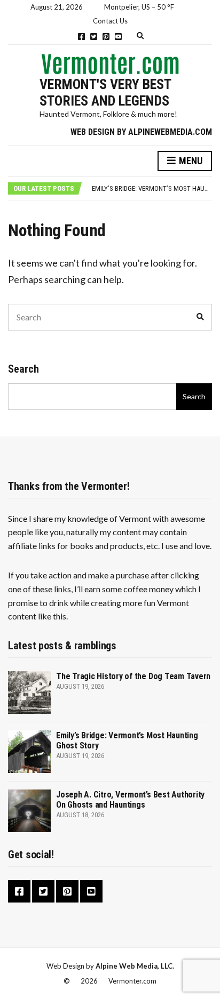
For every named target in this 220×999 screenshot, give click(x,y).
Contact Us (110, 21)
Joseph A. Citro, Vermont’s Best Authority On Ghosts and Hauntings (130, 799)
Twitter (94, 37)
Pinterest (106, 37)
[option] (151, 189)
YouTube (118, 37)
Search (23, 368)
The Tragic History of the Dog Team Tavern (133, 676)
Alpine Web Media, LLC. (135, 966)
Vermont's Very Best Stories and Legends (105, 92)
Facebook (81, 37)
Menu (189, 160)
